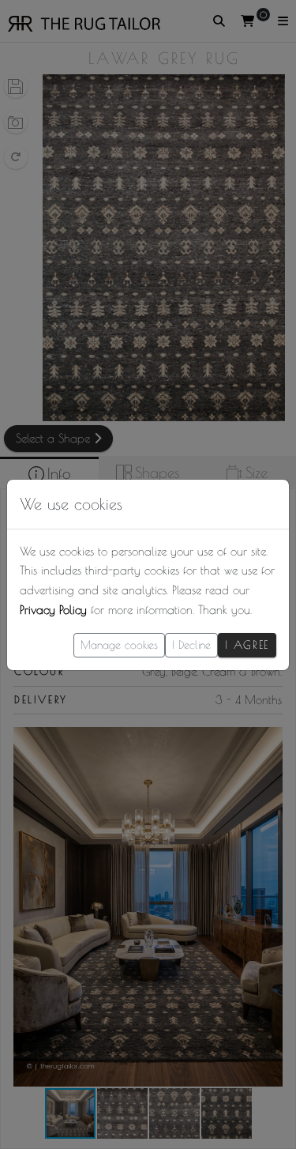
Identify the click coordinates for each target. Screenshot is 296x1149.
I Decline (191, 645)
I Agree (247, 645)
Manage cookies (119, 645)
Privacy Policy (53, 609)
